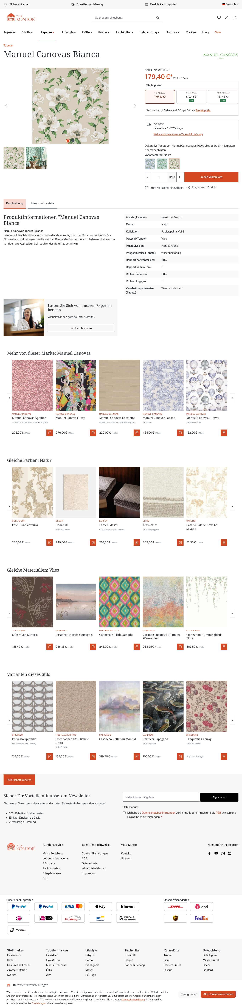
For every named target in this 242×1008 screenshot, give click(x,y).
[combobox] (123, 17)
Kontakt (126, 853)
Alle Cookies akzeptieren (218, 994)
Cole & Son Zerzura (25, 525)
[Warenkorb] (234, 17)
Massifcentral (211, 960)
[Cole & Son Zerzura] (32, 492)
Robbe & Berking (135, 965)
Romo (89, 960)
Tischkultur (132, 950)
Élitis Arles (150, 525)
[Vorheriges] (6, 106)
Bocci (206, 965)
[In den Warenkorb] (49, 433)
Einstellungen (39, 1003)
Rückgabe (49, 863)
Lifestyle (91, 950)
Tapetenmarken (57, 950)
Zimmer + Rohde (17, 970)
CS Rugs (90, 975)
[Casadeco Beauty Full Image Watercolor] (163, 602)
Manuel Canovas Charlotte (117, 418)
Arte (48, 975)
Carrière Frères (172, 965)
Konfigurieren (189, 994)
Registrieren (219, 797)
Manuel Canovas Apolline (29, 418)
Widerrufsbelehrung (94, 868)
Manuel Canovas (56, 965)
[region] (70, 118)
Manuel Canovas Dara (70, 418)
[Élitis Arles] (163, 492)
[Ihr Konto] (227, 18)
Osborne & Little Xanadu (116, 635)
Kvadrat (11, 975)
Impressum (88, 873)
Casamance (14, 955)
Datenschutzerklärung (133, 999)
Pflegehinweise (52, 873)
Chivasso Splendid (24, 739)
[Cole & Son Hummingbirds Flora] (206, 602)
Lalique (89, 955)
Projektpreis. (203, 110)
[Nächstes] (134, 106)
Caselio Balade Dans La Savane (201, 527)
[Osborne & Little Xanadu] (119, 602)
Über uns (126, 858)
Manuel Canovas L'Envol (202, 418)
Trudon (168, 955)
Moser (89, 970)
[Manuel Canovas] (220, 56)
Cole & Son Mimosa (25, 635)
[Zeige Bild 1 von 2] (68, 140)
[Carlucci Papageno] (163, 706)
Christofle (130, 955)
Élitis (49, 970)
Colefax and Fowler (18, 965)
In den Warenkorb (211, 177)
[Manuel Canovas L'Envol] (206, 385)
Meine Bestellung (53, 853)
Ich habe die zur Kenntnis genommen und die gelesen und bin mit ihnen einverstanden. (181, 815)
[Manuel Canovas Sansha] (163, 385)
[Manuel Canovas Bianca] (70, 106)
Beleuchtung (211, 950)
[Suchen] (158, 17)
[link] (209, 853)
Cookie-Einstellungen (95, 853)
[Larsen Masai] (119, 492)
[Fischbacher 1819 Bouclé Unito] (76, 706)
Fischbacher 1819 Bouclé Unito (72, 741)
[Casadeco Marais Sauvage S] (76, 602)
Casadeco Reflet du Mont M (117, 739)
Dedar (10, 960)
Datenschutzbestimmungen (159, 813)
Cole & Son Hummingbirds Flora (204, 636)
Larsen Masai (108, 525)
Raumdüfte (171, 950)
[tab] (15, 204)
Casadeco (52, 955)
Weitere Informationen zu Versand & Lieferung (178, 134)
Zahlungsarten (51, 868)
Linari (167, 960)
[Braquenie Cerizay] (206, 706)
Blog (45, 878)
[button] (202, 187)
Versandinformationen (56, 858)
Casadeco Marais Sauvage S (74, 635)
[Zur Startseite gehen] (21, 17)
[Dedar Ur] (76, 492)
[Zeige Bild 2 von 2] (73, 140)
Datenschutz (89, 863)
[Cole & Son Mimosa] (32, 602)
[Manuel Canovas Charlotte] (119, 385)
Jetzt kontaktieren (81, 328)
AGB (218, 813)
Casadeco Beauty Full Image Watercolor (162, 636)
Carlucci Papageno (155, 739)
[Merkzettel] (219, 18)
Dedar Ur (62, 525)
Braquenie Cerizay (199, 739)
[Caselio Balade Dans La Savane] (206, 492)
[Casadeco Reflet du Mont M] (119, 706)
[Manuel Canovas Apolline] (32, 385)
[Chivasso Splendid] (32, 706)
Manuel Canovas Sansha (159, 418)
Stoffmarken (15, 950)
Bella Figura (210, 955)
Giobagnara (92, 965)
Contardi (208, 970)
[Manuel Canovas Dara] (76, 385)
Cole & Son (53, 960)
